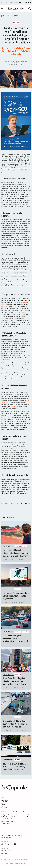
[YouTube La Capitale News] (29, 2)
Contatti (4, 807)
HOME (3, 15)
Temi (3, 804)
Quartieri (4, 801)
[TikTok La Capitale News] (26, 3)
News (3, 797)
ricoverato (14, 406)
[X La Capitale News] (23, 2)
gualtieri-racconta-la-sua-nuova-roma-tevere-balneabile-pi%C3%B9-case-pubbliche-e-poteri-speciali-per (13, 15)
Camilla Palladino (17, 59)
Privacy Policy (5, 851)
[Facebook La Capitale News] (20, 2)
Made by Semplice (20, 863)
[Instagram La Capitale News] (17, 2)
